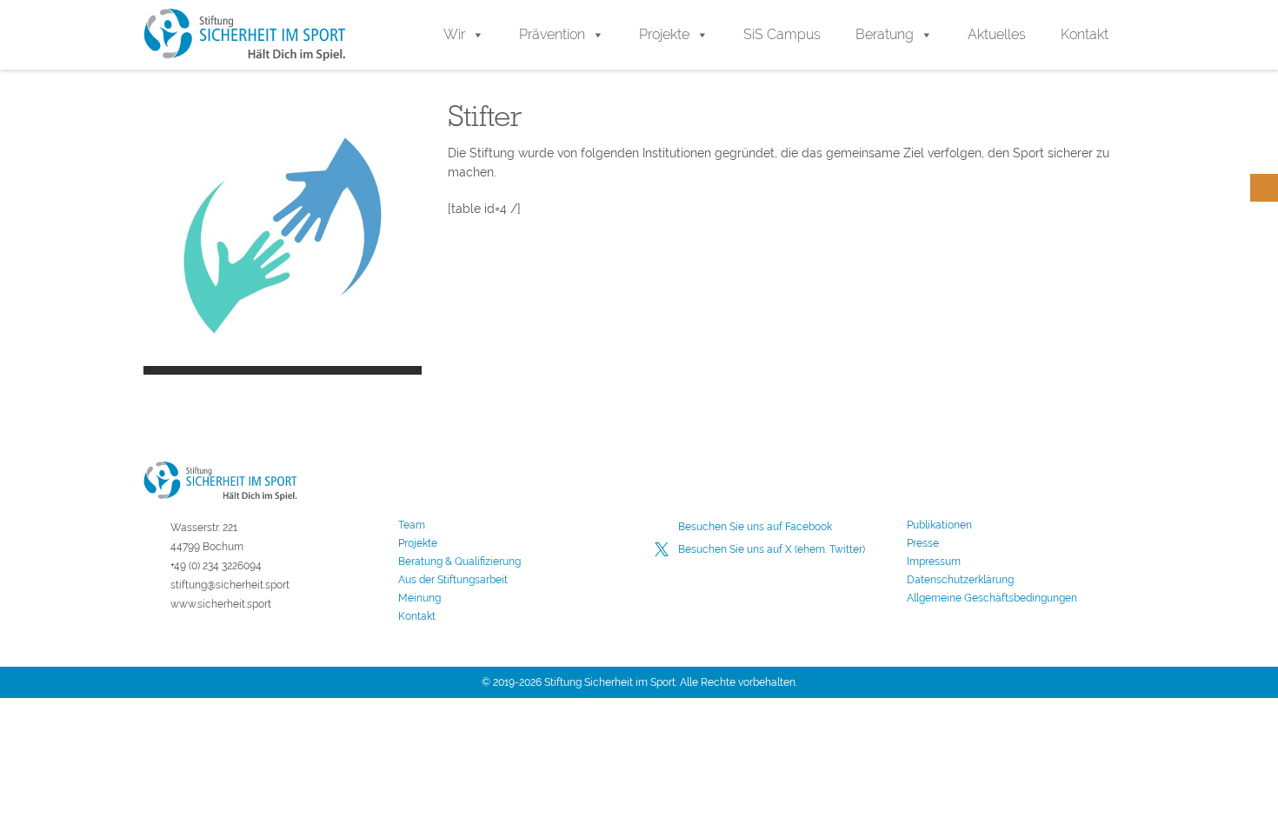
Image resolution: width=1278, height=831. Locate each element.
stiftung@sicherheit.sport (230, 585)
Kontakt (1084, 34)
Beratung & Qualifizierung (459, 561)
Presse (923, 543)
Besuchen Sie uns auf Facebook (755, 527)
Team (411, 525)
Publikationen (939, 525)
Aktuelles (997, 34)
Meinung (419, 598)
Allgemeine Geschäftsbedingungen (992, 598)
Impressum (934, 561)
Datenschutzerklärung (960, 580)
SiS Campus (782, 34)
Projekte (664, 34)
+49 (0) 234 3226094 (216, 566)
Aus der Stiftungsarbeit (453, 580)
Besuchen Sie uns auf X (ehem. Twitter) (771, 549)
